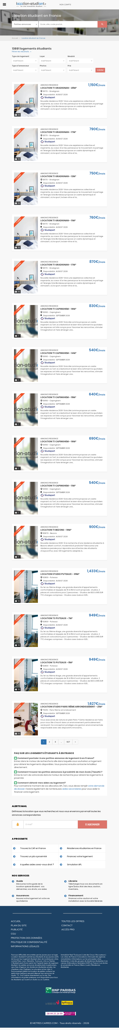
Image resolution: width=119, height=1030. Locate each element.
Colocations (82, 957)
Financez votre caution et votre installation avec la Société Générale (85, 899)
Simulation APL (74, 864)
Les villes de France (68, 957)
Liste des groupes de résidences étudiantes (87, 961)
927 (68, 742)
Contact (67, 925)
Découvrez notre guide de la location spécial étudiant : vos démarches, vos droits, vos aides (31, 886)
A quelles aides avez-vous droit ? (37, 864)
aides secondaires (71, 788)
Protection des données (26, 938)
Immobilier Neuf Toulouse (71, 955)
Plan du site (19, 925)
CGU (13, 933)
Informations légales (25, 946)
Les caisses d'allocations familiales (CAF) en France (84, 962)
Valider (100, 70)
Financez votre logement (80, 856)
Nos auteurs (100, 955)
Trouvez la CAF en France (33, 848)
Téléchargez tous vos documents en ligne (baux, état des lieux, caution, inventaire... (85, 886)
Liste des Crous (88, 955)
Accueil (16, 921)
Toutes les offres (72, 921)
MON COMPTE (65, 5)
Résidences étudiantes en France (84, 848)
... (61, 742)
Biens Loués (85, 965)
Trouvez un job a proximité (33, 856)
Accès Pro (67, 929)
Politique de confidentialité (29, 942)
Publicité (16, 929)
